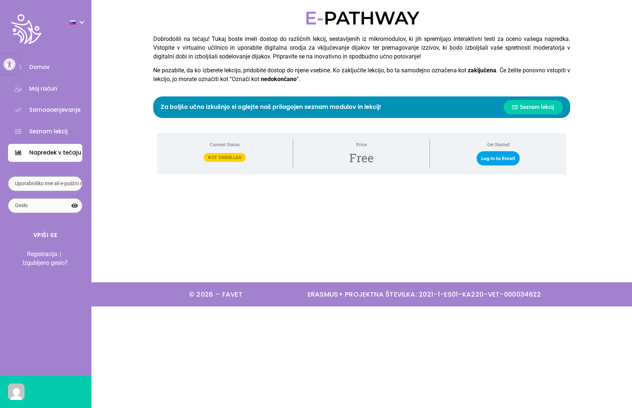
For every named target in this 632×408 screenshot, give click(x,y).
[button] (9, 64)
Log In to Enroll (498, 158)
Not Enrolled (224, 157)
